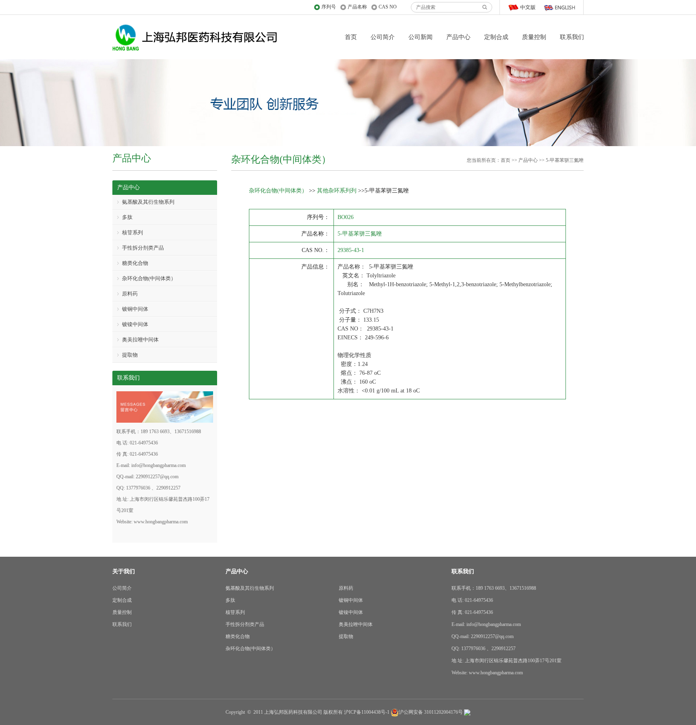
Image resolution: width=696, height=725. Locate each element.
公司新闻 (420, 37)
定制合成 (496, 37)
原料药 (130, 294)
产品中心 (458, 37)
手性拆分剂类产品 (143, 248)
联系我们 (572, 37)
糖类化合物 (135, 263)
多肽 (127, 217)
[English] (559, 7)
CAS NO (388, 7)
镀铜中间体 (135, 309)
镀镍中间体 (135, 324)
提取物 (130, 355)
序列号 (328, 7)
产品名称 (357, 7)
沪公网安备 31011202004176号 (431, 712)
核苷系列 (132, 232)
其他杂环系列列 (336, 191)
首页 (351, 37)
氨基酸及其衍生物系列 (148, 202)
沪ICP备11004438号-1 (366, 712)
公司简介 (383, 37)
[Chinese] (523, 7)
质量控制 (534, 37)
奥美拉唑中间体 (140, 340)
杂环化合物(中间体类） (278, 191)
